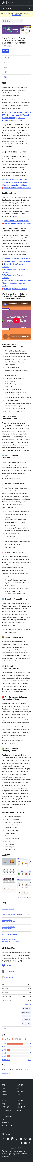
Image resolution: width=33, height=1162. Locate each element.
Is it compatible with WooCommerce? (9, 920)
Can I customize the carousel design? (8, 927)
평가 (5, 62)
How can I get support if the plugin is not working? (10, 940)
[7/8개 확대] (29, 882)
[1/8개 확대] (13, 860)
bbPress (5, 1123)
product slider (26, 1019)
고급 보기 (5, 1029)
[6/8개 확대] (29, 871)
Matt (4, 1119)
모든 (29, 1060)
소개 (3, 1085)
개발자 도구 (6, 1107)
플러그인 (20, 1091)
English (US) (27, 1004)
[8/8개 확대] (29, 892)
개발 (5, 72)
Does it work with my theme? (12, 915)
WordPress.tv (7, 1110)
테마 (18, 1088)
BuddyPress (7, 1126)
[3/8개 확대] (13, 878)
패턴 (18, 1094)
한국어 (8, 1134)
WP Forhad (9, 977)
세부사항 (7, 58)
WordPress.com (8, 1116)
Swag (20, 1110)
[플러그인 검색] (21, 21)
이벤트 (19, 1104)
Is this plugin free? (8, 909)
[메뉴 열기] (30, 2)
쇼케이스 (20, 1085)
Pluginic (9, 46)
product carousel (25, 1012)
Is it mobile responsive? (10, 934)
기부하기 (21, 1107)
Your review (6, 1060)
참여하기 (20, 1100)
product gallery (26, 1016)
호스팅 (4, 1091)
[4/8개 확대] (13, 887)
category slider (26, 1008)
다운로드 (5, 51)
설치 (5, 67)
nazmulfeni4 (10, 971)
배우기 (4, 1100)
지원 (5, 77)
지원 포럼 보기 (7, 1073)
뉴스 (3, 1088)
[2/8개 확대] (13, 869)
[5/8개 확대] (29, 860)
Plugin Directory (7, 8)
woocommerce (26, 1023)
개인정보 (5, 1094)
